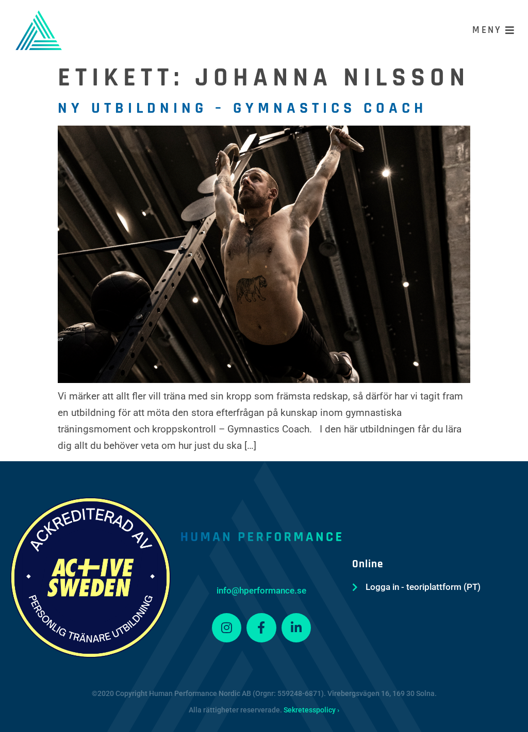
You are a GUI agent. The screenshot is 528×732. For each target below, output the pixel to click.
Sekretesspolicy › (311, 710)
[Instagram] (227, 628)
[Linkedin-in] (296, 628)
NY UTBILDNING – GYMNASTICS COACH (242, 108)
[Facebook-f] (261, 628)
